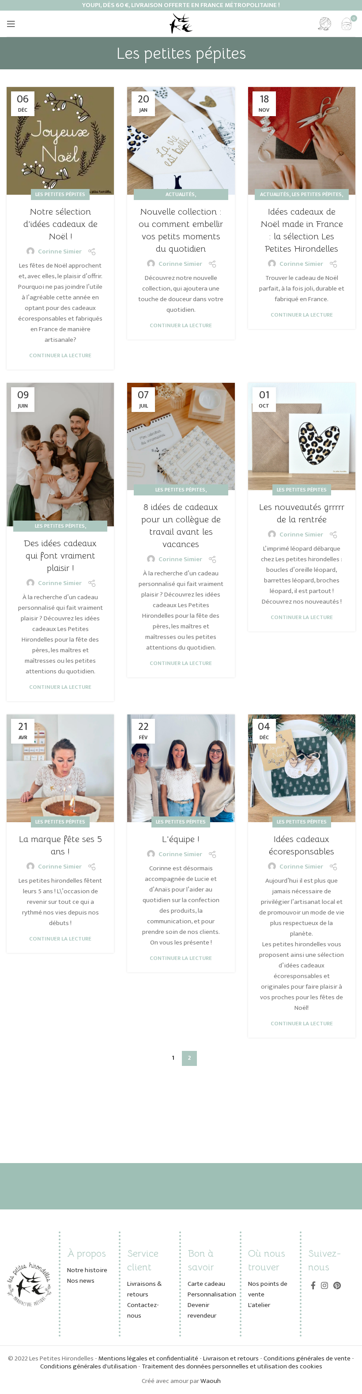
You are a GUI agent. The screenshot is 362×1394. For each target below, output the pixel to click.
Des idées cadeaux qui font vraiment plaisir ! (60, 556)
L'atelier (259, 1305)
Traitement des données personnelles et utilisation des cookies (232, 1366)
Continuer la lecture (60, 356)
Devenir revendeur (202, 1310)
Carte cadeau (206, 1283)
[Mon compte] (324, 24)
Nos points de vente (267, 1289)
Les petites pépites (60, 194)
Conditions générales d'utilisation (88, 1366)
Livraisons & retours (144, 1289)
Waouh (210, 1380)
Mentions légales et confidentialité (149, 1358)
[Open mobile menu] (11, 24)
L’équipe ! (181, 839)
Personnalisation (212, 1294)
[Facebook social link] (313, 1285)
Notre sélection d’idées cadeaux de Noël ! (60, 224)
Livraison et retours (231, 1358)
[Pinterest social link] (337, 1285)
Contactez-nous (143, 1310)
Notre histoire (87, 1270)
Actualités (180, 194)
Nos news (80, 1280)
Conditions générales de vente (307, 1358)
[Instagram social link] (324, 1285)
